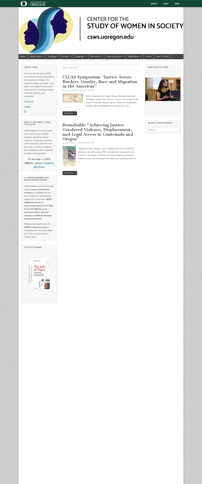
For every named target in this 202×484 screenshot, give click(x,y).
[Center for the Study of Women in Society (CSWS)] (101, 30)
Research (95, 56)
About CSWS (35, 56)
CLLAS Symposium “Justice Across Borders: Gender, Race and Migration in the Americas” (100, 82)
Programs (79, 56)
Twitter (27, 107)
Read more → (69, 113)
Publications (133, 56)
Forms (149, 56)
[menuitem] (156, 3)
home (23, 56)
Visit (166, 3)
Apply (154, 3)
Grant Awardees (113, 56)
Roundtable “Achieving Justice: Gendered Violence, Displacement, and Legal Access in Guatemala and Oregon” (98, 131)
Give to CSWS (162, 56)
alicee (67, 90)
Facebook (29, 101)
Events (65, 56)
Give (177, 3)
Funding (52, 56)
